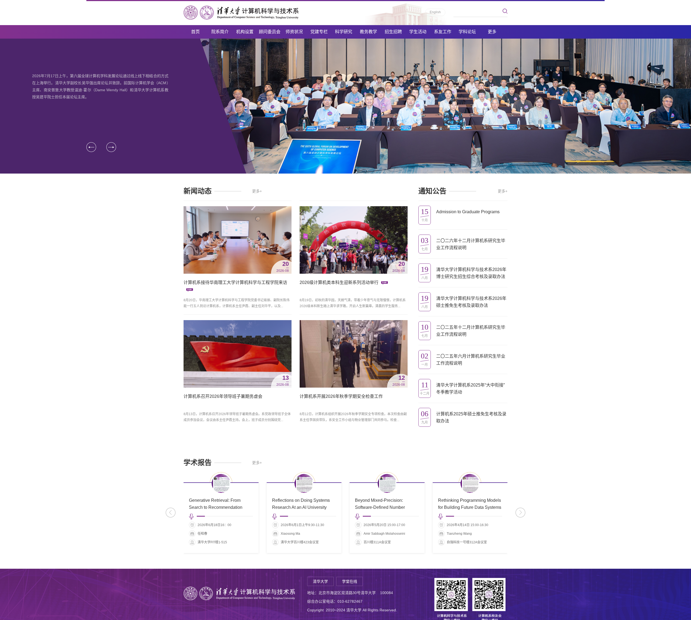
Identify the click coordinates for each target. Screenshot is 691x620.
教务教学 (368, 31)
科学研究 (343, 31)
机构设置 (244, 31)
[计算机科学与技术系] (241, 12)
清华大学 (320, 581)
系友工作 (442, 31)
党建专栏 (319, 31)
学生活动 (417, 31)
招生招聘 (393, 31)
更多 (492, 31)
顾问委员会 (269, 31)
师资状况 (294, 31)
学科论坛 (467, 31)
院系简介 (220, 31)
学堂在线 (349, 581)
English (435, 12)
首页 (195, 31)
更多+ (257, 191)
